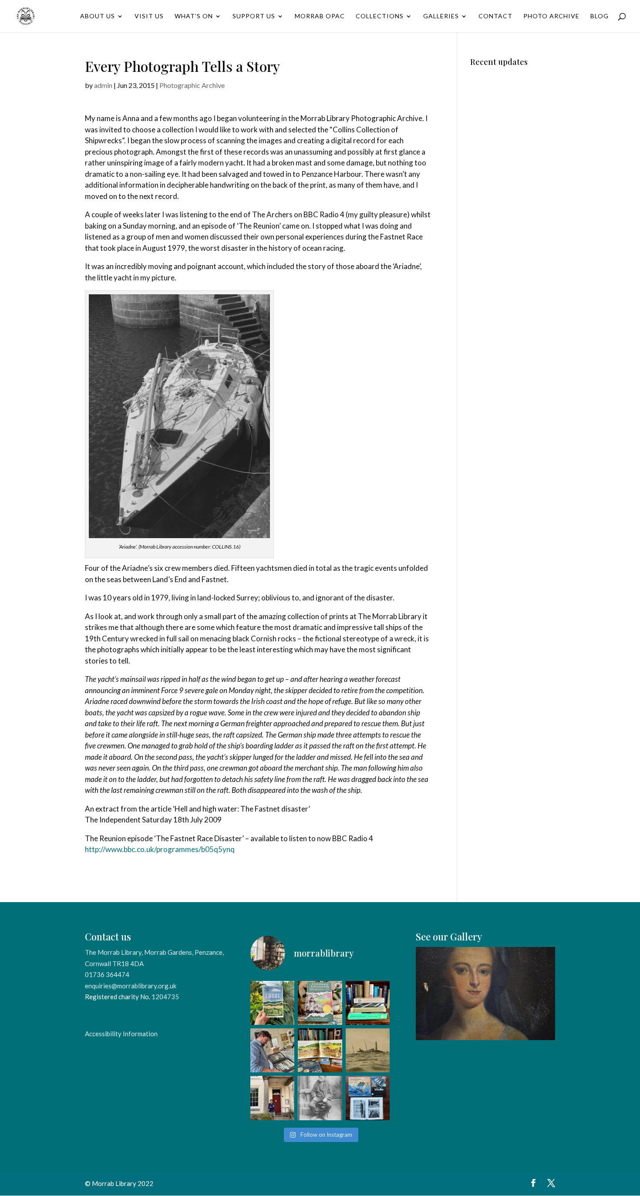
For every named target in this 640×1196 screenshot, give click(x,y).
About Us (97, 16)
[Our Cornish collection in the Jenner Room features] (368, 1098)
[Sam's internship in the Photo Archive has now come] (272, 1050)
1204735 (165, 997)
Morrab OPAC (320, 16)
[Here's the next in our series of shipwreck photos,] (368, 1050)
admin (103, 85)
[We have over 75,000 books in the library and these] (368, 1003)
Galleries (441, 16)
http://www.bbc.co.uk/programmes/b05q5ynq (160, 849)
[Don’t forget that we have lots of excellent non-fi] (320, 1050)
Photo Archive (551, 16)
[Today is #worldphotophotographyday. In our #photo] (320, 1098)
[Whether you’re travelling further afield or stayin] (272, 1003)
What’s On (194, 16)
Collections (380, 16)
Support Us (253, 16)
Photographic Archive (192, 85)
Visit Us (149, 16)
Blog (599, 16)
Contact (495, 16)
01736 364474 (107, 974)
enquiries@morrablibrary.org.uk (130, 986)
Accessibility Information (121, 1034)
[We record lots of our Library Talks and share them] (320, 1003)
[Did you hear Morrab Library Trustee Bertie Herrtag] (272, 1098)
